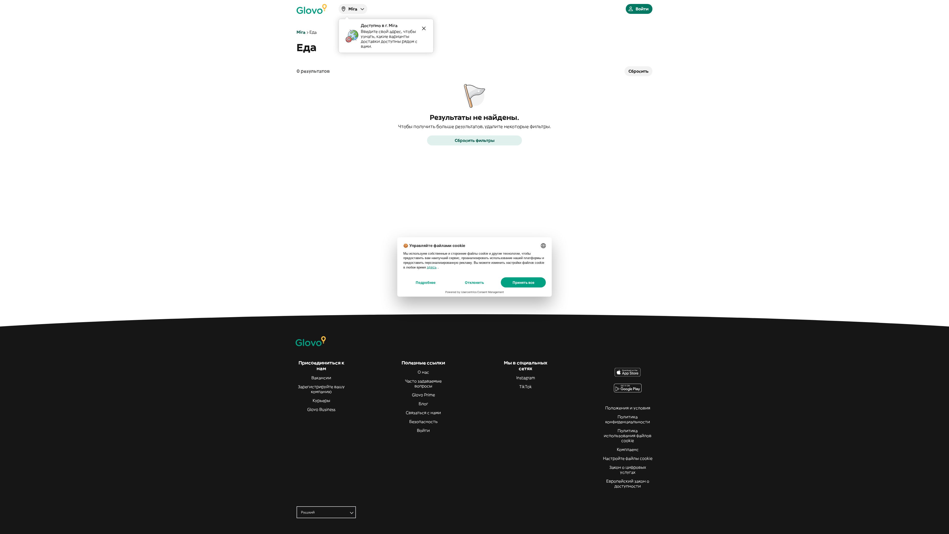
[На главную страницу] (312, 9)
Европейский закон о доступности (627, 484)
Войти (423, 430)
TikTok (525, 386)
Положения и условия (627, 407)
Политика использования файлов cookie (627, 435)
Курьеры (321, 400)
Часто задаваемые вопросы (423, 383)
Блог (423, 403)
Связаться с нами (423, 412)
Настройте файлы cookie (627, 458)
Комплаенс (628, 449)
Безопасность (423, 421)
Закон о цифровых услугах (627, 470)
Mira (301, 32)
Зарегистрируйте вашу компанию (321, 389)
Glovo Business (321, 409)
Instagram (525, 377)
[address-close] (424, 28)
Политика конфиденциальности (627, 419)
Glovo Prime (423, 394)
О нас (423, 372)
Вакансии (321, 377)
